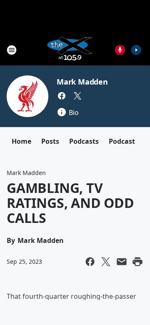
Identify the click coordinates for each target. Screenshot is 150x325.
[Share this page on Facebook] (90, 262)
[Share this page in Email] (122, 262)
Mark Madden (82, 82)
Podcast (122, 141)
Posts (50, 141)
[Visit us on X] (77, 96)
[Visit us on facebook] (62, 96)
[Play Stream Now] (136, 50)
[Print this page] (137, 262)
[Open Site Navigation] (12, 50)
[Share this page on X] (106, 262)
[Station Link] (69, 49)
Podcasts (84, 141)
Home (21, 141)
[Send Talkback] (120, 50)
